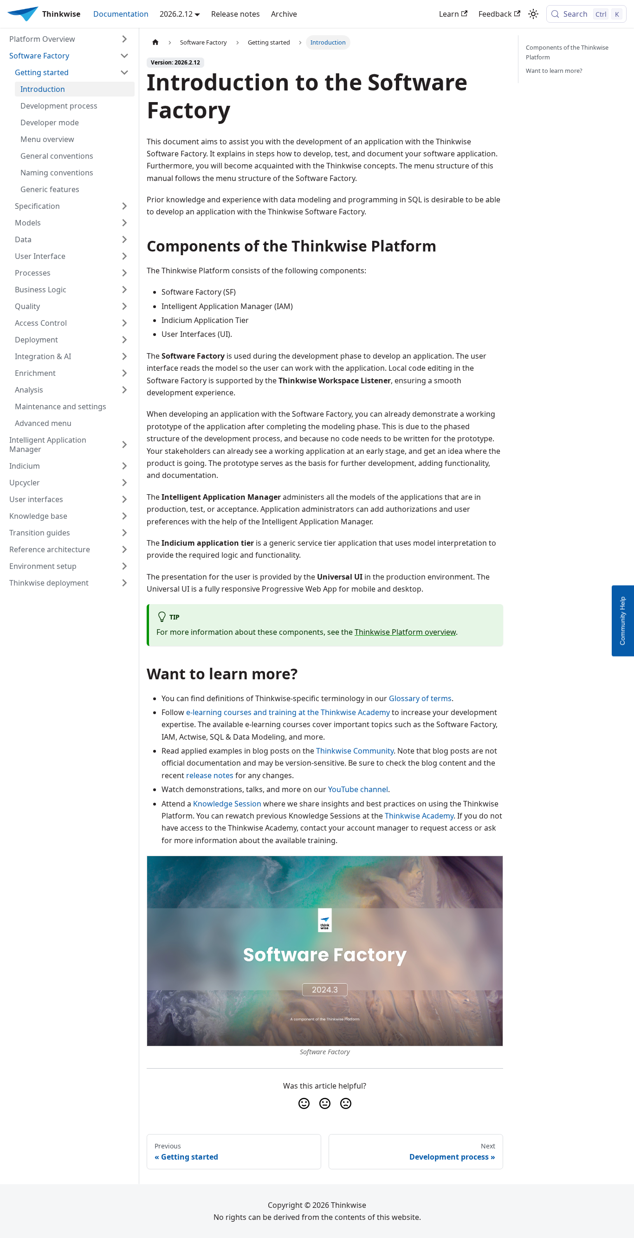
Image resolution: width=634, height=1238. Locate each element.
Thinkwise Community (355, 751)
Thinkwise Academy (419, 816)
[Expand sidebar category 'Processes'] (124, 272)
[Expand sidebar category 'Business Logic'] (124, 289)
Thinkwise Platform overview (405, 632)
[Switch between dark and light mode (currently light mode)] (533, 13)
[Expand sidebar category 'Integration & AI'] (124, 356)
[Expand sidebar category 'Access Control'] (124, 323)
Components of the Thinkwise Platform (567, 52)
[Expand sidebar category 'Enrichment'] (124, 373)
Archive (284, 14)
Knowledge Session (227, 804)
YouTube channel (358, 789)
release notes (209, 775)
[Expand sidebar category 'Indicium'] (124, 465)
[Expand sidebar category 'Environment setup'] (124, 566)
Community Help (622, 621)
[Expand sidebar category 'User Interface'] (124, 256)
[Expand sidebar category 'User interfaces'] (124, 499)
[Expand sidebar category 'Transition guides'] (124, 532)
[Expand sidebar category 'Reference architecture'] (124, 549)
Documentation (121, 14)
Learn (449, 14)
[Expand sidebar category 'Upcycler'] (124, 482)
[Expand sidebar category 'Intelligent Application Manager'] (124, 444)
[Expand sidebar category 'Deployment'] (124, 339)
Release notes (235, 14)
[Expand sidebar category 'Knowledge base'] (124, 516)
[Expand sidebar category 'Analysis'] (124, 389)
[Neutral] (325, 1103)
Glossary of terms (420, 698)
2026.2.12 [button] (176, 14)
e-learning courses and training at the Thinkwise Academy (288, 712)
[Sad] (346, 1103)
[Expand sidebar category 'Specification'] (124, 206)
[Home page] (155, 42)
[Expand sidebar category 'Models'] (124, 222)
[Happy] (304, 1103)
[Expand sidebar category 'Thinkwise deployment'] (124, 582)
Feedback (495, 14)
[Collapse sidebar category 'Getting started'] (124, 72)
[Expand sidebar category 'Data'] (124, 239)
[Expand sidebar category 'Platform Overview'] (124, 39)
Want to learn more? (554, 70)
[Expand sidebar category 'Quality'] (124, 306)
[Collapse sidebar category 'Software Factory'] (124, 55)
